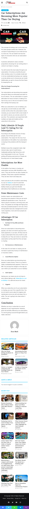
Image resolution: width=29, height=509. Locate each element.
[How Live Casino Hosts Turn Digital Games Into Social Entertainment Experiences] (21, 435)
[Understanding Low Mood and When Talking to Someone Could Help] (21, 398)
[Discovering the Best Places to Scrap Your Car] (21, 346)
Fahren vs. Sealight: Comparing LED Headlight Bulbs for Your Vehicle (6, 369)
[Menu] (2, 3)
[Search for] (27, 3)
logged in (10, 384)
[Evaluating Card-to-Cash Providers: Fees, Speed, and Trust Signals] (7, 416)
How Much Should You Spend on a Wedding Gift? (20, 462)
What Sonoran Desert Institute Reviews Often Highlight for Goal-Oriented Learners (21, 424)
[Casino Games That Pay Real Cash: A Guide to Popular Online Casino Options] (7, 435)
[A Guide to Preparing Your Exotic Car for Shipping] (21, 362)
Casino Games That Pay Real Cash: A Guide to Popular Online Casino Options (6, 444)
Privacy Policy (10, 498)
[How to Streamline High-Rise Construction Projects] (21, 478)
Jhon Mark (5, 22)
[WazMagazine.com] (10, 2)
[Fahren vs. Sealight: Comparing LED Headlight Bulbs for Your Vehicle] (7, 362)
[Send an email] (8, 22)
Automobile (9, 7)
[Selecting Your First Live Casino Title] (7, 478)
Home (3, 7)
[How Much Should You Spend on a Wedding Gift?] (21, 455)
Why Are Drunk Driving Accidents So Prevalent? (7, 353)
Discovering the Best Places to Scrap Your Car (21, 353)
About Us (24, 498)
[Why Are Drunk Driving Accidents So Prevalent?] (7, 346)
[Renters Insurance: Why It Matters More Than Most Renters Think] (7, 398)
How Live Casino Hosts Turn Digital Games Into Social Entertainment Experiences (20, 444)
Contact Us (17, 498)
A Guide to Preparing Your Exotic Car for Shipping (21, 368)
